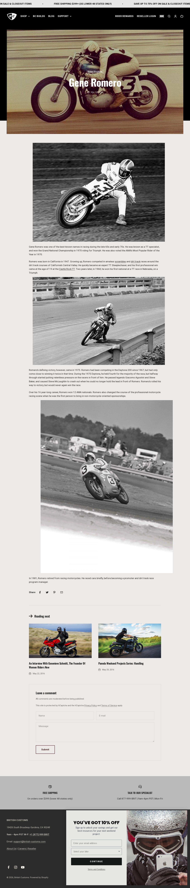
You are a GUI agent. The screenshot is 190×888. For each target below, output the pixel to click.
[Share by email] (61, 592)
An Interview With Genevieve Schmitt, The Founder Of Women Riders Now (57, 665)
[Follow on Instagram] (16, 867)
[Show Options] (119, 851)
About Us (11, 848)
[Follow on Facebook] (8, 867)
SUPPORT (63, 16)
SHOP (23, 16)
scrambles (120, 261)
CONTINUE (96, 861)
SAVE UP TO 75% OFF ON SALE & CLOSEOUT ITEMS (119, 3)
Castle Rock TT (67, 269)
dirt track (135, 261)
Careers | (22, 848)
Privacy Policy (90, 705)
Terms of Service (109, 705)
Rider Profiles (95, 71)
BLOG (51, 16)
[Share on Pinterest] (54, 592)
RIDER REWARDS (124, 16)
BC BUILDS (39, 16)
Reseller (32, 848)
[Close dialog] (183, 813)
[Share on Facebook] (40, 592)
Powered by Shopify (39, 877)
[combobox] (95, 851)
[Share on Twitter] (47, 592)
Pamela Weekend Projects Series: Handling (121, 663)
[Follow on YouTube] (23, 867)
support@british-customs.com (29, 841)
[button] (161, 16)
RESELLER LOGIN (146, 16)
